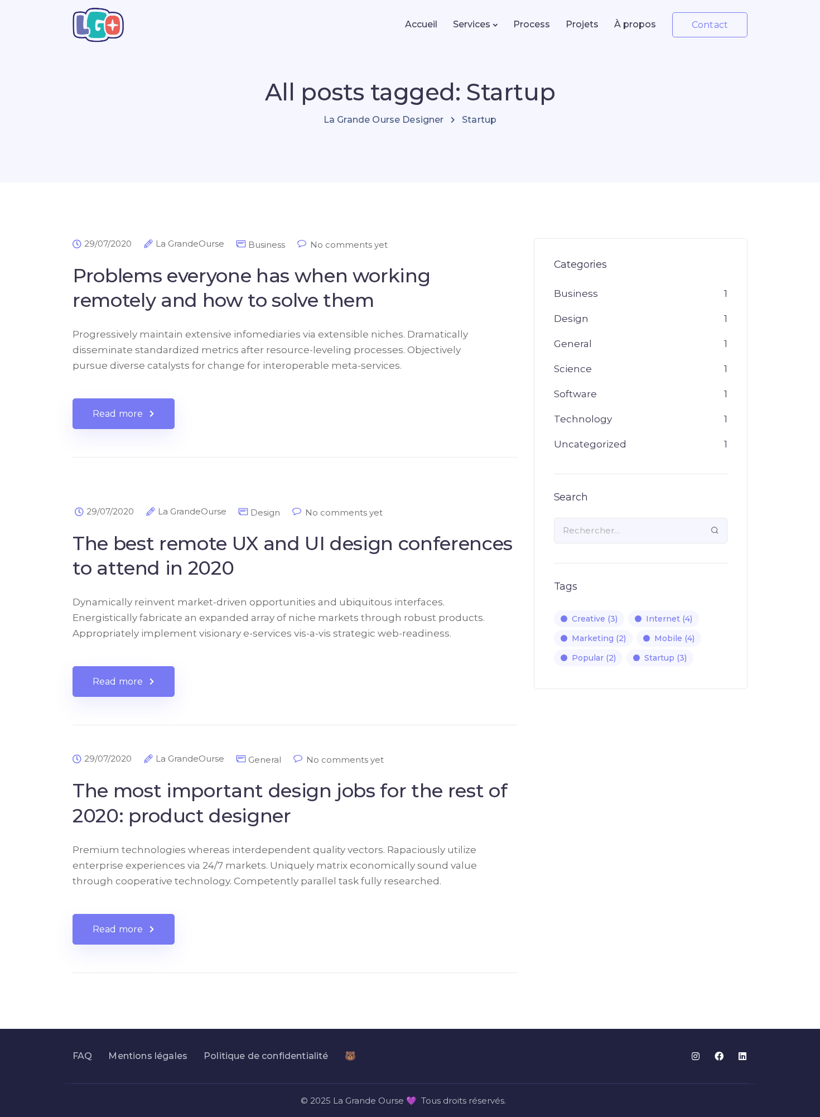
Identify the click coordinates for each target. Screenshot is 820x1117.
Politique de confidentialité (266, 1056)
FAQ (82, 1056)
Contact (710, 25)
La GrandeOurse (190, 243)
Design (265, 512)
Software (575, 393)
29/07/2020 (108, 243)
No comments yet (349, 244)
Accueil (421, 24)
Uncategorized (590, 444)
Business (266, 244)
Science (573, 368)
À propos (635, 24)
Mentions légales (147, 1056)
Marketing (599, 638)
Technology (583, 419)
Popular (594, 658)
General (264, 759)
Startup (665, 658)
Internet (669, 619)
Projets (582, 24)
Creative (595, 619)
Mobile (674, 638)
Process (531, 24)
